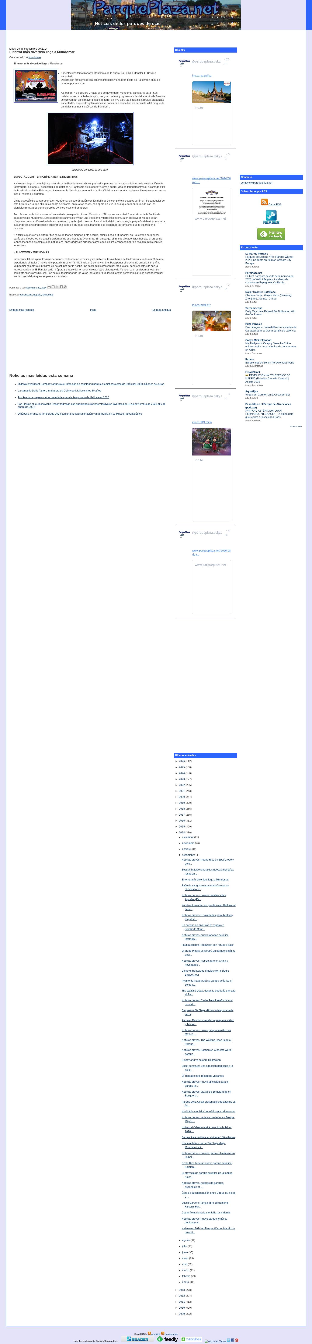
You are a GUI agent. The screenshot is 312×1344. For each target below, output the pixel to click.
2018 (182, 808)
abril (185, 1264)
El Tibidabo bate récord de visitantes (203, 1075)
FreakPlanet (252, 372)
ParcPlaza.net (253, 273)
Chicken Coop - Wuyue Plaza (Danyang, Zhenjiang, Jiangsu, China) (268, 297)
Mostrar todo (296, 426)
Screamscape (253, 308)
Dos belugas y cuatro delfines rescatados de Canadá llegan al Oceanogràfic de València (271, 329)
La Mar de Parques (256, 253)
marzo (186, 1270)
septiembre (189, 855)
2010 (182, 1307)
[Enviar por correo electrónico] (49, 287)
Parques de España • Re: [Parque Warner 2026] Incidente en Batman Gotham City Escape (269, 260)
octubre (186, 849)
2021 (182, 791)
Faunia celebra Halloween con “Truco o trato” (208, 944)
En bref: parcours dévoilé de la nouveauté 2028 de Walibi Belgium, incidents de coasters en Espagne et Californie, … (269, 279)
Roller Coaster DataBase (260, 292)
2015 (182, 826)
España (37, 294)
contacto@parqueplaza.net (256, 182)
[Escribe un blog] (53, 287)
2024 (182, 773)
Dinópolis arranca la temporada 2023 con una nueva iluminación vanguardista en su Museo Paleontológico (80, 413)
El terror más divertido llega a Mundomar (41, 52)
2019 (182, 802)
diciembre (188, 837)
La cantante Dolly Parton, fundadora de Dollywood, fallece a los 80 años (59, 390)
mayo (185, 1258)
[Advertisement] (156, 36)
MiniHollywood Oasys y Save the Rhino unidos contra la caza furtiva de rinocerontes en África (270, 346)
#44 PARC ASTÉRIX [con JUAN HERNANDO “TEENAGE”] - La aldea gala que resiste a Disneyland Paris (269, 414)
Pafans (249, 359)
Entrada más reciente (21, 309)
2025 (182, 767)
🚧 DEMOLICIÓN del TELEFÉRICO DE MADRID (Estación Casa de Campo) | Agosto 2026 (267, 378)
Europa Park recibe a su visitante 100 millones (208, 1137)
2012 (182, 1295)
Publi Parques (253, 324)
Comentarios (171, 1334)
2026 (182, 761)
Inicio (93, 309)
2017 (182, 814)
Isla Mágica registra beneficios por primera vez (208, 1111)
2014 (182, 832)
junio (185, 1252)
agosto (186, 1240)
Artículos (155, 1334)
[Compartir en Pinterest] (65, 287)
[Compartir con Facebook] (61, 287)
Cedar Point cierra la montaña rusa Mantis (206, 1212)
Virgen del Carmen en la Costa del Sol (267, 394)
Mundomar (34, 57)
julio (185, 1246)
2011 (182, 1301)
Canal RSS (274, 204)
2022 (182, 785)
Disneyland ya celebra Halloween (201, 1059)
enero (186, 1282)
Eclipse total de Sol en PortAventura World (269, 362)
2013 (182, 1289)
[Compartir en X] (57, 287)
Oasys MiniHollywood (258, 340)
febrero (186, 1276)
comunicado (26, 294)
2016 (182, 820)
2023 (182, 779)
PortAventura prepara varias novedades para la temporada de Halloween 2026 (63, 397)
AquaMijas (251, 391)
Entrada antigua (161, 309)
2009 (182, 1313)
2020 (182, 796)
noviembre (188, 843)
